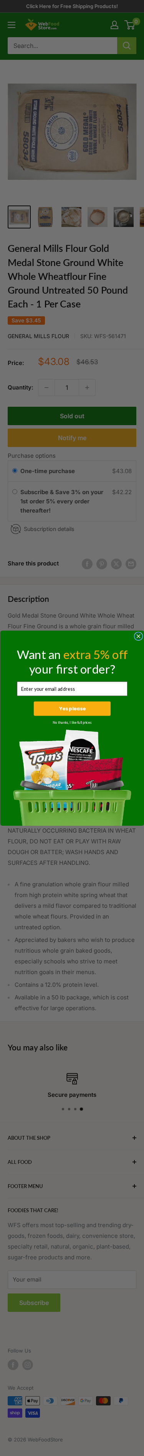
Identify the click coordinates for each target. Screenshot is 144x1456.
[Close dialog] (138, 636)
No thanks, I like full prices (72, 722)
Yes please (72, 708)
